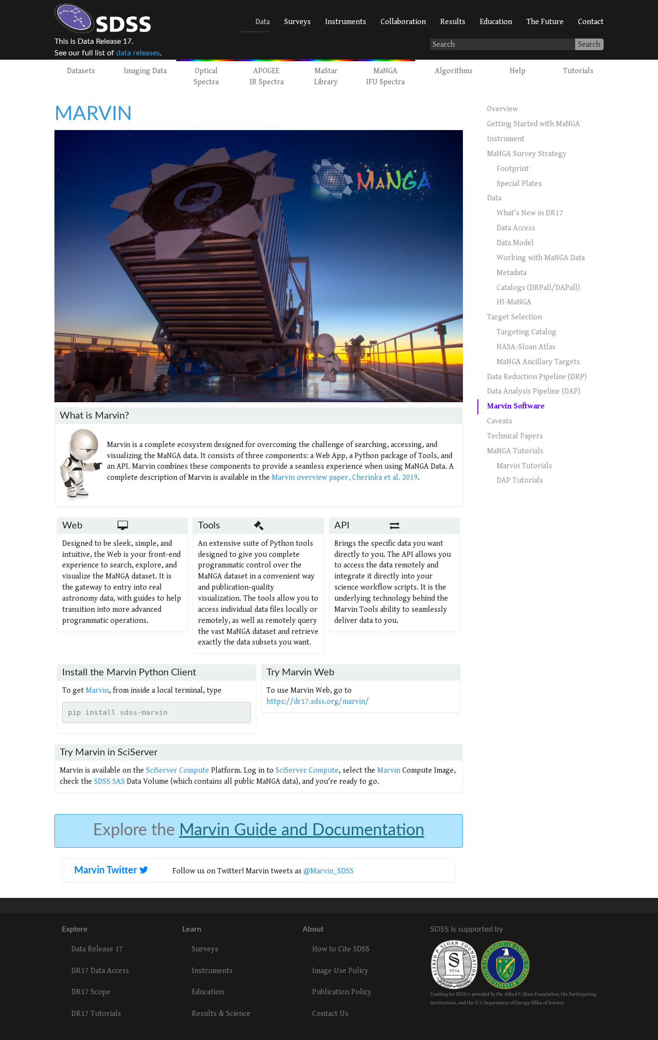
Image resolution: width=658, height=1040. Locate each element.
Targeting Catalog (526, 332)
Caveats (499, 421)
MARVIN (93, 114)
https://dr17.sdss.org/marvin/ (317, 701)
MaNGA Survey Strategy (526, 153)
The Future (545, 21)
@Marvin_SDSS (328, 871)
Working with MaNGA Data (541, 258)
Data (262, 21)
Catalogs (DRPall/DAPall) (538, 287)
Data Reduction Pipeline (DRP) (537, 377)
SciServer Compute (177, 770)
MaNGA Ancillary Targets (538, 362)
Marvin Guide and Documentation (301, 830)
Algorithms (454, 71)
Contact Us (330, 1013)
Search (589, 44)
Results (452, 21)
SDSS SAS (109, 781)
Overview (502, 109)
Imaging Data (145, 71)
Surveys (297, 21)
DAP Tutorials (520, 480)
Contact (591, 21)
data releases (138, 53)
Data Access (516, 228)
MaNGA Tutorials (515, 451)
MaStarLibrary (326, 76)
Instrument (506, 139)
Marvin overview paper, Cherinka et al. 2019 (345, 477)
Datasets (81, 71)
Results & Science (221, 1013)
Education (496, 21)
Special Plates (519, 183)
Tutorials (578, 71)
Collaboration (403, 21)
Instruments (345, 21)
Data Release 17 (97, 949)
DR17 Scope (90, 992)
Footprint (513, 168)
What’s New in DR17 (530, 213)
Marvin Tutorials (524, 466)
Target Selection (514, 317)
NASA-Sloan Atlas (526, 347)
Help (518, 71)
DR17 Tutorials (96, 1013)
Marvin (97, 690)
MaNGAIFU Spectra (385, 76)
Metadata (511, 272)
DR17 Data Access (100, 970)
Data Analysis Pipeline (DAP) (533, 391)
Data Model (515, 243)
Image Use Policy (340, 970)
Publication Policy (341, 992)
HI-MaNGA (514, 302)
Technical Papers (515, 436)
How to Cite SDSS (340, 949)
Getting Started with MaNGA (533, 124)
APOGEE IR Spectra (267, 76)
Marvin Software (516, 406)
